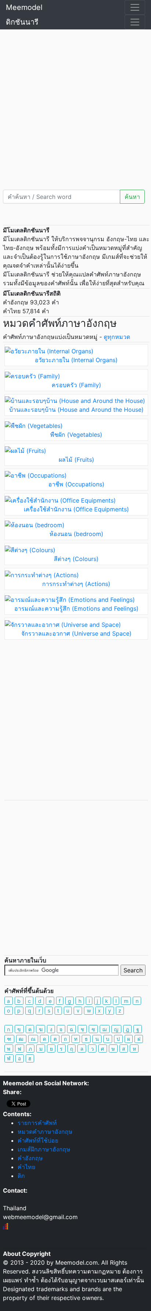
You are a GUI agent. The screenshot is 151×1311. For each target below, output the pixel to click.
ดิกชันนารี (22, 22)
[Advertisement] (75, 109)
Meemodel (24, 7)
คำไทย (26, 1167)
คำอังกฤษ (30, 1158)
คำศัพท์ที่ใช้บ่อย (38, 1140)
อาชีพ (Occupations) (76, 484)
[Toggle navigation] (135, 7)
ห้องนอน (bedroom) (76, 533)
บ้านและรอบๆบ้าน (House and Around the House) (76, 409)
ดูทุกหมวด (117, 336)
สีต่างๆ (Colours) (76, 558)
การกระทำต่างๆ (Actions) (76, 583)
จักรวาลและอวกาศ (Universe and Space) (76, 633)
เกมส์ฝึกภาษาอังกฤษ (44, 1149)
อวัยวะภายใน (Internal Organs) (76, 360)
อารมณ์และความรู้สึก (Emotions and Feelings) (76, 608)
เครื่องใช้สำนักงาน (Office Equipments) (76, 509)
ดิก (21, 1175)
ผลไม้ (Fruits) (76, 459)
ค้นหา (132, 196)
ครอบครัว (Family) (76, 385)
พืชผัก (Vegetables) (76, 434)
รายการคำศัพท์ (37, 1122)
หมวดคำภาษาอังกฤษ (45, 1131)
